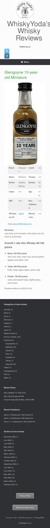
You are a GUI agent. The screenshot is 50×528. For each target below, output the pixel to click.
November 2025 (10, 436)
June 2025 (8, 443)
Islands (8, 350)
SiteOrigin (23, 523)
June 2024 (8, 471)
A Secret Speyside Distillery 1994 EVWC (19, 399)
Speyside (9, 364)
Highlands (9, 347)
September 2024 (10, 464)
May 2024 (7, 474)
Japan (6, 330)
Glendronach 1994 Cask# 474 (22, 415)
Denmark (7, 319)
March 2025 (8, 454)
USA (5, 374)
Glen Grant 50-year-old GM (14, 396)
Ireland (6, 326)
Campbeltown (11, 343)
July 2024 (7, 467)
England (7, 323)
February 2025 (9, 457)
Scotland (7, 340)
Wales (6, 377)
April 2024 (7, 477)
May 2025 (7, 447)
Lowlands (9, 357)
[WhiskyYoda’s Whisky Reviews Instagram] (6, 56)
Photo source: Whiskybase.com (20, 223)
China (6, 316)
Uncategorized (9, 371)
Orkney (8, 360)
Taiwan (6, 367)
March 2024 (8, 481)
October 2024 (9, 460)
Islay (7, 354)
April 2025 (7, 450)
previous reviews (10, 337)
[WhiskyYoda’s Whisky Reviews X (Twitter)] (6, 51)
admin (6, 415)
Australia (7, 309)
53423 (21, 213)
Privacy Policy (39, 518)
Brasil (6, 313)
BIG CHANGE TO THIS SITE (15, 393)
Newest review (9, 333)
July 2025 (7, 440)
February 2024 (9, 484)
